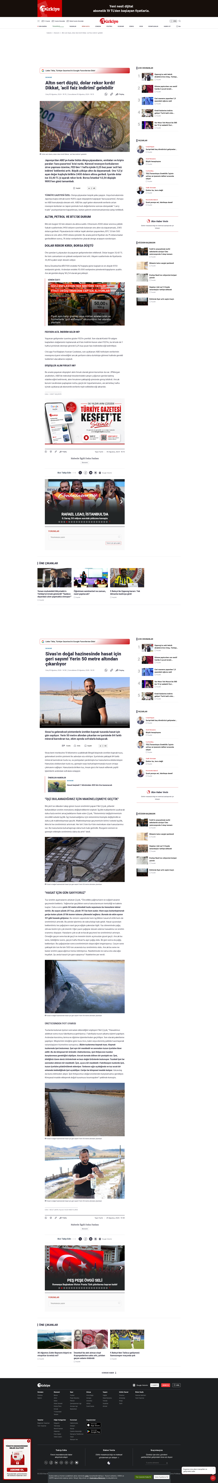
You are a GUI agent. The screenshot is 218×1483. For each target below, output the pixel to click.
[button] (121, 501)
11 (84, 522)
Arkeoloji (122, 1398)
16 (96, 522)
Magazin (56, 1423)
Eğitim (39, 1398)
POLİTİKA (109, 26)
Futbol (72, 1395)
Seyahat (105, 1403)
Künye (72, 1428)
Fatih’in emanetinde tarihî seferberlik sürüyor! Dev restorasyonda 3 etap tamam (160, 251)
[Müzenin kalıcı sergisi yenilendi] (142, 269)
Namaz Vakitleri (140, 1395)
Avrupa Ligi (74, 1406)
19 (104, 522)
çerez (87, 1476)
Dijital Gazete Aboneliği (76, 21)
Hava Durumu (107, 1398)
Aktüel (105, 1406)
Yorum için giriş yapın (114, 543)
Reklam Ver (74, 1439)
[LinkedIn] (90, 472)
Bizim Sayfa (139, 1392)
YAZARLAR (72, 26)
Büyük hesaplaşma (153, 161)
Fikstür (72, 1401)
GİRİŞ (174, 21)
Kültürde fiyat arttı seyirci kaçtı (161, 299)
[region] (109, 1477)
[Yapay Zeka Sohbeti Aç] (213, 1478)
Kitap (121, 1401)
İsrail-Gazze (90, 1406)
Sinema (121, 1395)
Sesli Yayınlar (139, 1398)
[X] (80, 472)
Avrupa (88, 1398)
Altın (55, 1398)
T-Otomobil (57, 1412)
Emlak (56, 1409)
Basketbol (73, 1409)
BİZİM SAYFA (86, 26)
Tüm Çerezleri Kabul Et (143, 1477)
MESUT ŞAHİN (54, 1210)
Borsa (56, 1395)
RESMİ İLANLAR (153, 26)
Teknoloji (57, 1426)
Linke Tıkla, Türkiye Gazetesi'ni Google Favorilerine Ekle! (70, 70)
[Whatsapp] (106, 94)
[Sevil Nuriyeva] (141, 161)
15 (94, 522)
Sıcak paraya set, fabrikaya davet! (159, 202)
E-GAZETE (154, 1385)
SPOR (141, 26)
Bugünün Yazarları (43, 1423)
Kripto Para (57, 1406)
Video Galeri (58, 1437)
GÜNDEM (98, 26)
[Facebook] (51, 452)
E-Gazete (47, 21)
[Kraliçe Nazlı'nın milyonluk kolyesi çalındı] (142, 281)
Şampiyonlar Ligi (75, 1403)
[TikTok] (71, 1463)
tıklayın (157, 228)
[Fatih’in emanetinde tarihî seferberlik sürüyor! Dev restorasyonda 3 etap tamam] (142, 255)
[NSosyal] (95, 472)
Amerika (89, 1401)
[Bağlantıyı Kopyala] (111, 94)
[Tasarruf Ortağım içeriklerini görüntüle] (58, 26)
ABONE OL (165, 1385)
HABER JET (167, 26)
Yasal (72, 1437)
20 (106, 522)
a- (89, 188)
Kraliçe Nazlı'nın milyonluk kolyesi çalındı (163, 276)
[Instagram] (66, 1463)
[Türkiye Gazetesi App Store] (93, 1425)
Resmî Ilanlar (58, 1428)
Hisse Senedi (58, 1403)
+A (94, 188)
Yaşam (105, 1392)
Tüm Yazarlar (41, 1426)
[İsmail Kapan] (141, 149)
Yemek (105, 1401)
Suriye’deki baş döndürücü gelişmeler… (161, 149)
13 (89, 522)
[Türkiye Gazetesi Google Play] (93, 1431)
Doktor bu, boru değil (154, 190)
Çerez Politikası (175, 1473)
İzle (179, 26)
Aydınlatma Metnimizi (97, 1478)
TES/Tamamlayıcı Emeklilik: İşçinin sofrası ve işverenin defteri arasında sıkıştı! (160, 176)
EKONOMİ (121, 26)
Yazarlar (40, 1420)
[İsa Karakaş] (141, 173)
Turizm (56, 1414)
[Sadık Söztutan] (141, 190)
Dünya (88, 1392)
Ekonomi (48, 77)
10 (81, 522)
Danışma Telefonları (76, 1434)
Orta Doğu (89, 1395)
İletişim (72, 1426)
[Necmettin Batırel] (141, 202)
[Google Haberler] (105, 473)
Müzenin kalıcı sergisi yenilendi (161, 263)
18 (101, 522)
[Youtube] (61, 1463)
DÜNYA (131, 26)
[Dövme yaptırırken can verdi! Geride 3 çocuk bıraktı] (148, 89)
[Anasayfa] (43, 1385)
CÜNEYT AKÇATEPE (56, 394)
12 (86, 522)
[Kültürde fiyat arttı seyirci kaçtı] (142, 305)
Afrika (88, 1403)
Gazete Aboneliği (60, 21)
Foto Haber (57, 1434)
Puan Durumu (74, 1398)
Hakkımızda (74, 1423)
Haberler (57, 1431)
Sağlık (105, 1395)
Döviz (55, 1401)
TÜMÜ (110, 522)
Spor (71, 1392)
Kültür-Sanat (123, 1392)
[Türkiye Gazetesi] (109, 23)
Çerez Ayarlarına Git (161, 1477)
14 (91, 522)
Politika (39, 1395)
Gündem (40, 1392)
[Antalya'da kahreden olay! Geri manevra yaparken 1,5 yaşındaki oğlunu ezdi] (148, 101)
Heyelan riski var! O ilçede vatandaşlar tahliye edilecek (160, 288)
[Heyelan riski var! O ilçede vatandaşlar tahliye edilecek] (142, 293)
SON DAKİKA (43, 26)
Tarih (120, 1403)
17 (99, 522)
